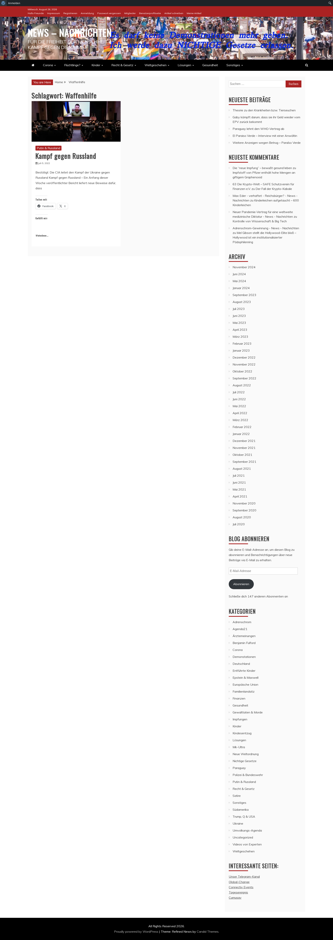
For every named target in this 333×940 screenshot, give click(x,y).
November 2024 (244, 267)
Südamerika (241, 809)
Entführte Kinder (244, 671)
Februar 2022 (242, 427)
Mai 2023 (239, 323)
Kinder (96, 65)
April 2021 (240, 496)
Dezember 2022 (244, 357)
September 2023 (244, 295)
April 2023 (240, 330)
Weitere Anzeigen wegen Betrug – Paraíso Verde (267, 143)
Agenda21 (240, 629)
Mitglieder (130, 13)
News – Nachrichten (70, 32)
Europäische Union (245, 684)
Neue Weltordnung (246, 754)
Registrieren (70, 13)
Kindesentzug (242, 733)
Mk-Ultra (239, 747)
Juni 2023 (239, 316)
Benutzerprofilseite (150, 13)
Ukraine (238, 823)
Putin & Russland (48, 148)
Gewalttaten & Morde (248, 712)
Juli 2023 (239, 309)
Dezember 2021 (244, 441)
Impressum (53, 13)
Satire (237, 796)
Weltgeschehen (155, 65)
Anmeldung (87, 13)
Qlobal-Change (239, 882)
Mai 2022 (239, 406)
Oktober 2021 (242, 455)
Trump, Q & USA (244, 816)
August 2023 (242, 302)
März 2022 (240, 420)
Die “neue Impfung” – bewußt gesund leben (262, 168)
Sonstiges (233, 65)
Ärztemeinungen (244, 636)
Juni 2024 (239, 274)
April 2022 (240, 413)
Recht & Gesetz (122, 65)
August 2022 (242, 385)
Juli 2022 (239, 392)
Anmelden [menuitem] (14, 3)
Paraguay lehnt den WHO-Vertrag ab (258, 129)
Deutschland (241, 664)
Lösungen (184, 65)
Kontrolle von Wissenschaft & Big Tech (260, 221)
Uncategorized (243, 837)
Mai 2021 (239, 489)
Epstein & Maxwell (245, 677)
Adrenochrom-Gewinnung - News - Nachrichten (266, 228)
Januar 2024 (241, 288)
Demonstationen (244, 657)
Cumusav (235, 897)
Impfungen (240, 719)
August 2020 (242, 517)
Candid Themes (208, 931)
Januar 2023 (241, 350)
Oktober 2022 (242, 371)
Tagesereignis (238, 892)
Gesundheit (210, 65)
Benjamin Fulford (244, 643)
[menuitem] (3, 3)
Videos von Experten (247, 844)
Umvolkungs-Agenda (247, 830)
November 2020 (244, 503)
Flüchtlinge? (72, 65)
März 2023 (240, 336)
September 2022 (244, 378)
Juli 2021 (239, 475)
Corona (48, 65)
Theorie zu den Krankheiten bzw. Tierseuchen (264, 110)
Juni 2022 (239, 399)
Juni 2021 (239, 482)
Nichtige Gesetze (244, 761)
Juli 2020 (239, 524)
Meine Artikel (194, 13)
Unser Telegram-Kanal (244, 876)
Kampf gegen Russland (65, 156)
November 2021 (244, 448)
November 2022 (244, 364)
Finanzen (239, 698)
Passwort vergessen (109, 13)
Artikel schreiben (173, 13)
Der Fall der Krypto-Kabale (274, 189)
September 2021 (244, 462)
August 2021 (242, 468)
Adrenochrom (242, 622)
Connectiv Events (241, 887)
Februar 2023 (242, 343)
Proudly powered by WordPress (136, 931)
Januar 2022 (241, 434)
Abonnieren (241, 584)
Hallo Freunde (36, 13)
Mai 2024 (239, 281)
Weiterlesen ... (41, 235)
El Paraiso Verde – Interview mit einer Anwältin (265, 136)
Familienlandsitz (244, 691)
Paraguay (239, 768)
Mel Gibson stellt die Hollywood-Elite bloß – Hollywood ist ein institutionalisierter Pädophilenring (264, 237)
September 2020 (244, 510)
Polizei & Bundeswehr (248, 775)
